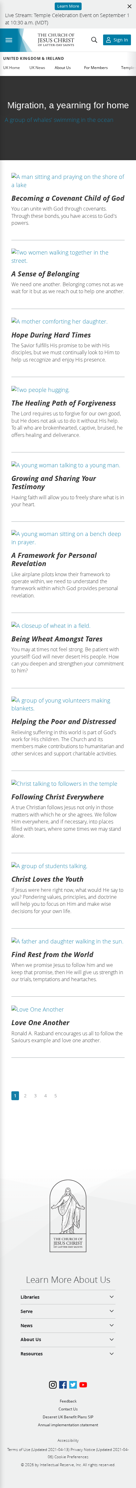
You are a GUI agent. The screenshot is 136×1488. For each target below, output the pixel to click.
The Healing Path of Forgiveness (63, 402)
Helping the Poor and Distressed (63, 721)
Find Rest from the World (52, 954)
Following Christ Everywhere (57, 796)
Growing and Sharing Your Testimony (53, 482)
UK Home (11, 67)
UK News (37, 67)
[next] (65, 1095)
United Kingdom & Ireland (33, 58)
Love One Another (40, 1022)
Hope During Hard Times (51, 334)
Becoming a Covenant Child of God (67, 198)
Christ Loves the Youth (47, 879)
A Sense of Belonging (45, 273)
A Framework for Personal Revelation (54, 559)
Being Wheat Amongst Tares (56, 638)
